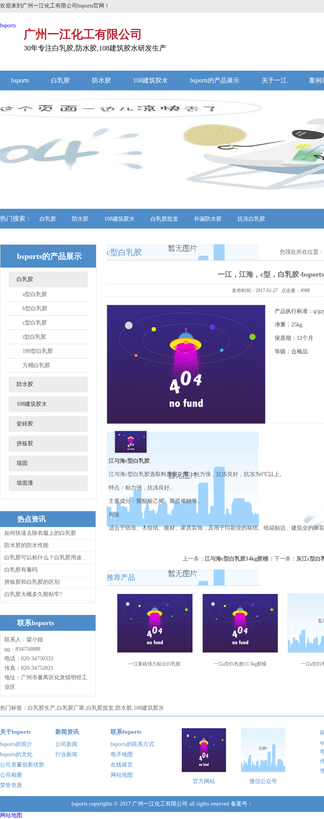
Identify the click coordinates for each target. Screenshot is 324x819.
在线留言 (122, 765)
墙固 (22, 463)
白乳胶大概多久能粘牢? (33, 594)
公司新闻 (66, 744)
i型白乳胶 (34, 337)
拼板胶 (25, 443)
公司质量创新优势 (22, 765)
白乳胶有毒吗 (21, 570)
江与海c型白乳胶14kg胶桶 (236, 559)
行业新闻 (66, 754)
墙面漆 (25, 483)
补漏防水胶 (208, 219)
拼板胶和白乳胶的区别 (32, 582)
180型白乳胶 (38, 351)
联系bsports (126, 732)
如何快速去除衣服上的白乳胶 (40, 533)
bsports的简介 (16, 744)
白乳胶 (60, 80)
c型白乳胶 (35, 323)
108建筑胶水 (150, 80)
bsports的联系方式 (132, 744)
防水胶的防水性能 (26, 545)
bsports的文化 (16, 754)
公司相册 (11, 775)
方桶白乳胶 (36, 365)
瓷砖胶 (25, 424)
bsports (8, 25)
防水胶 (101, 80)
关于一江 (274, 80)
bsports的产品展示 (214, 80)
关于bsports (15, 732)
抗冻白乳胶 (251, 219)
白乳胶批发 (164, 219)
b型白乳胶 (35, 308)
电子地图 (122, 754)
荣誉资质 (11, 785)
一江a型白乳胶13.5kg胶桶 (239, 664)
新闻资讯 (67, 732)
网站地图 (122, 775)
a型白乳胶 (35, 294)
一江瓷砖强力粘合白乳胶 (154, 664)
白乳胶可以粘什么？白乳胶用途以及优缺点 (46, 557)
